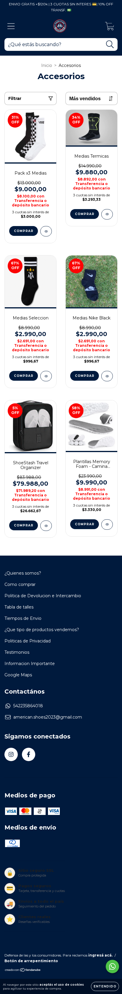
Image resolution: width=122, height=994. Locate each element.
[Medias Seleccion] (46, 376)
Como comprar (20, 584)
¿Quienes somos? (22, 573)
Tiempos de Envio (22, 618)
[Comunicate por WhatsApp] (112, 966)
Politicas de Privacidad (27, 641)
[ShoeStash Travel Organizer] (46, 525)
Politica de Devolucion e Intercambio (42, 595)
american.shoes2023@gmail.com (47, 717)
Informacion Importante (29, 663)
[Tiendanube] (22, 970)
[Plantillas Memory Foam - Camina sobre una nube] (107, 524)
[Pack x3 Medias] (46, 231)
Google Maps (18, 675)
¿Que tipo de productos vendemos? (41, 629)
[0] (110, 27)
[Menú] (11, 26)
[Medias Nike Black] (107, 376)
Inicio (46, 65)
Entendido (105, 986)
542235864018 (28, 705)
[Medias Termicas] (107, 214)
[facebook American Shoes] (28, 754)
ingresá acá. (100, 955)
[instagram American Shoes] (11, 754)
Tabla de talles (18, 607)
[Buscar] (110, 44)
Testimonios (16, 652)
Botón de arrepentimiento (31, 961)
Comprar (84, 524)
